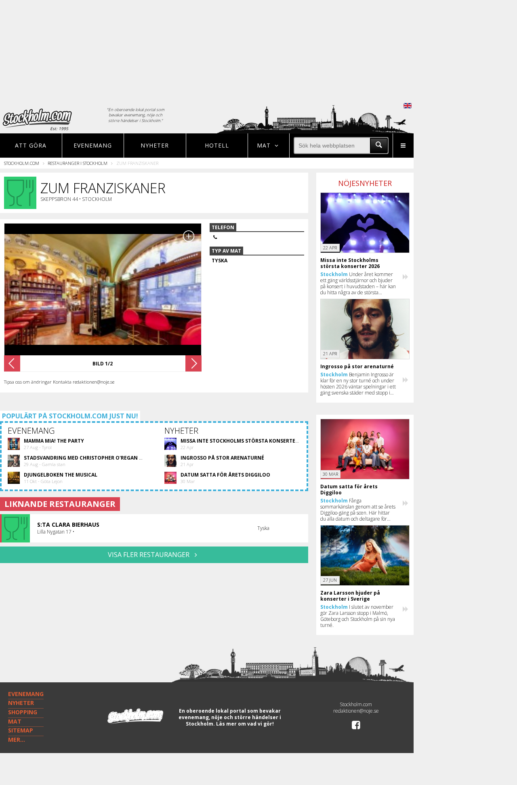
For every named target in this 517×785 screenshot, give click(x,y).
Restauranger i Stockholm (77, 163)
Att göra (30, 145)
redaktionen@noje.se (356, 710)
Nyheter (155, 145)
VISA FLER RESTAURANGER (149, 554)
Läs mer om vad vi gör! (245, 723)
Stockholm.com (21, 163)
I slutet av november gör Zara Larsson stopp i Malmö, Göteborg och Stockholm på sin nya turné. (357, 616)
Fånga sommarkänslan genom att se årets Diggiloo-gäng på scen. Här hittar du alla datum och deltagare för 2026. (357, 510)
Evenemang (93, 145)
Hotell (217, 145)
